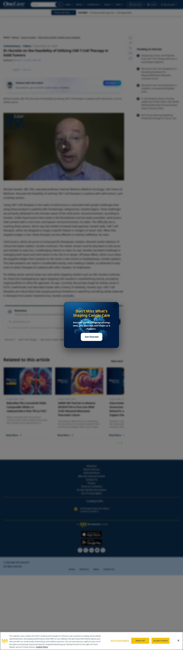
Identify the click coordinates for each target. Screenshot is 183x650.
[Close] (178, 640)
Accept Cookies (160, 640)
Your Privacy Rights (120, 640)
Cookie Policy (42, 647)
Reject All (140, 640)
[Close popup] (115, 306)
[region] (91, 641)
